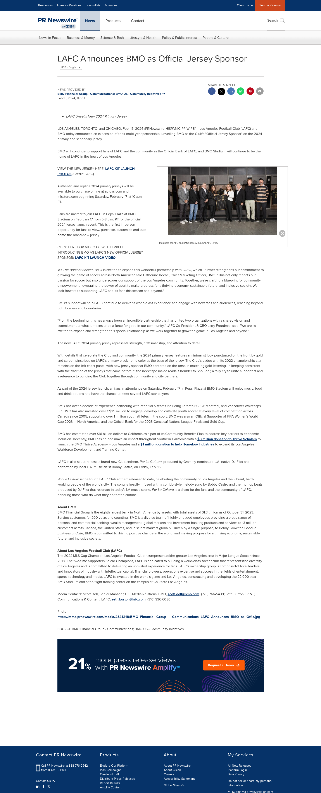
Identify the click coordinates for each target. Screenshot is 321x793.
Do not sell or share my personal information (250, 783)
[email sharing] (260, 91)
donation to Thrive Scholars (227, 439)
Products (113, 21)
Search (272, 20)
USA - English (70, 67)
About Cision (172, 770)
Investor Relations (69, 5)
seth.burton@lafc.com (129, 599)
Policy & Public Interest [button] (179, 37)
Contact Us (44, 781)
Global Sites (172, 785)
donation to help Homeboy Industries (177, 444)
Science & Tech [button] (112, 37)
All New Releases (239, 765)
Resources (45, 5)
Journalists (93, 5)
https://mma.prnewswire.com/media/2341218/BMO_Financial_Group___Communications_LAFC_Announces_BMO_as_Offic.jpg (158, 616)
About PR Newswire (177, 765)
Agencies (111, 5)
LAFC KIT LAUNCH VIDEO (95, 257)
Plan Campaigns (110, 770)
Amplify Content (110, 787)
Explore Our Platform (114, 765)
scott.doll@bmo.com (183, 594)
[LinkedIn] (38, 786)
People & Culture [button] (216, 37)
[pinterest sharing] (250, 91)
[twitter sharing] (221, 92)
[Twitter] (49, 786)
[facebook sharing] (212, 91)
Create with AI (109, 774)
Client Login (245, 5)
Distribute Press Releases (117, 778)
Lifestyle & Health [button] (142, 37)
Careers (169, 774)
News (90, 21)
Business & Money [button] (81, 37)
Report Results (110, 783)
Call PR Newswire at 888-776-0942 (64, 765)
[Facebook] (43, 786)
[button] (222, 201)
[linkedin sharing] (231, 91)
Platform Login (237, 770)
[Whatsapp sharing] (240, 91)
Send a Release (270, 5)
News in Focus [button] (50, 37)
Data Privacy (236, 774)
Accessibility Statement (179, 778)
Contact (137, 21)
